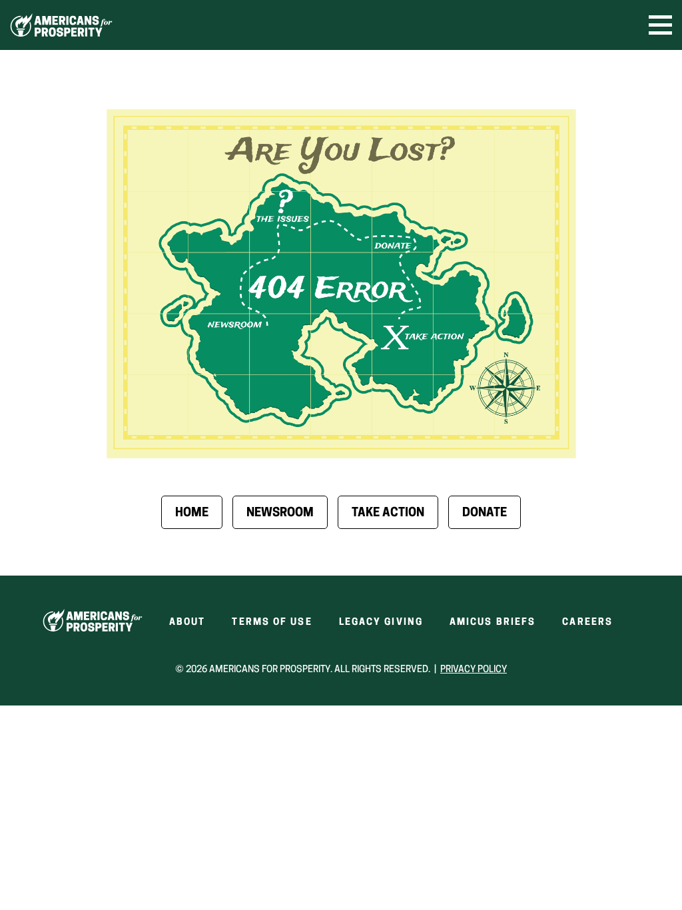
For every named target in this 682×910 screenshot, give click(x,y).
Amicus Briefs (492, 623)
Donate (484, 514)
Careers (587, 623)
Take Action (388, 514)
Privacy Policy (473, 670)
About (187, 623)
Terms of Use (272, 623)
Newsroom (280, 514)
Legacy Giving (381, 623)
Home (191, 514)
